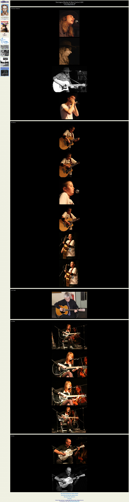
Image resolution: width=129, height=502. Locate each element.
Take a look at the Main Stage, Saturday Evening (69, 495)
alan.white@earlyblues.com (74, 501)
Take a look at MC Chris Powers (69, 496)
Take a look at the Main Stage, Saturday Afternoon (69, 493)
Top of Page (69, 498)
